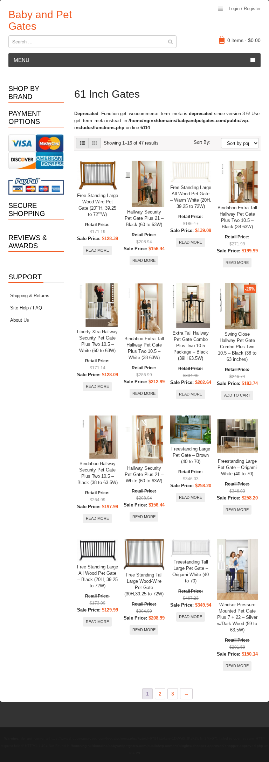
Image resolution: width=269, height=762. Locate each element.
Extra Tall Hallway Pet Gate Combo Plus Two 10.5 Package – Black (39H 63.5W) (190, 345)
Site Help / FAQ (26, 307)
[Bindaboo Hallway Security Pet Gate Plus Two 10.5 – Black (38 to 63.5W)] (97, 437)
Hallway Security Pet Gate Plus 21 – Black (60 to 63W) (144, 218)
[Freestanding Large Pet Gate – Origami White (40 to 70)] (237, 435)
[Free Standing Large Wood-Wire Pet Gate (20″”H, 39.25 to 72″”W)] (97, 176)
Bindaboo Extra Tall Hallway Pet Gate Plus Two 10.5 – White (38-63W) (144, 348)
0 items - (244, 40)
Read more (97, 250)
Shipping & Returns (29, 295)
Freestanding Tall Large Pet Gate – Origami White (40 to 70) (190, 571)
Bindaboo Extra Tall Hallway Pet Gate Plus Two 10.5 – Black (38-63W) (237, 217)
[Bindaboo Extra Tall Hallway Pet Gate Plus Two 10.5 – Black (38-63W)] (237, 182)
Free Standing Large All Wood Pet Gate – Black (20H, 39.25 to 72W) (97, 576)
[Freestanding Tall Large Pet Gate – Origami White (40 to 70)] (190, 548)
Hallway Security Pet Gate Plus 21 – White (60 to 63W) (144, 474)
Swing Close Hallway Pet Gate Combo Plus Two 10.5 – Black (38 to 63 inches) (237, 346)
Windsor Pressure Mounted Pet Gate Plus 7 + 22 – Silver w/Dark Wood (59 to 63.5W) (237, 617)
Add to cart (237, 395)
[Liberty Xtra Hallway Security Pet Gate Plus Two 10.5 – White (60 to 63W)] (97, 305)
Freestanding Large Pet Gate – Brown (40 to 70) (190, 455)
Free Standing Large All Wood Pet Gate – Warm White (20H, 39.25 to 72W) (190, 197)
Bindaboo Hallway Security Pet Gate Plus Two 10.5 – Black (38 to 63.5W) (97, 473)
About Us (19, 320)
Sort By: (202, 142)
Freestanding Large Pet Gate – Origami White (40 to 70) (237, 467)
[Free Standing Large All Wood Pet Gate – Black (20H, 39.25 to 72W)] (97, 550)
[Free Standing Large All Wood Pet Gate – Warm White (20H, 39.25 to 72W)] (190, 172)
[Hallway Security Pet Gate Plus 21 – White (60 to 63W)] (144, 439)
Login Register (245, 8)
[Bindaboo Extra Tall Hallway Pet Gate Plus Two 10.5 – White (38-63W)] (144, 308)
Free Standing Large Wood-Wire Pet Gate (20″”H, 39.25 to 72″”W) (97, 205)
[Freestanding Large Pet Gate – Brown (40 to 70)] (190, 429)
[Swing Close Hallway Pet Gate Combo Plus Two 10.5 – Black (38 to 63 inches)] (237, 306)
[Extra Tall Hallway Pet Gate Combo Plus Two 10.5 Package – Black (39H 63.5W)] (190, 305)
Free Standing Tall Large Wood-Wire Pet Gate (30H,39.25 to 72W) (144, 584)
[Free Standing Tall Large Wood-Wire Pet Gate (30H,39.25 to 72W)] (144, 554)
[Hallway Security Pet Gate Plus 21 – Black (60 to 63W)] (144, 184)
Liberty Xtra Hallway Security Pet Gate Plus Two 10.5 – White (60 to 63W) (97, 341)
